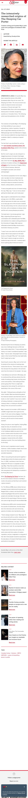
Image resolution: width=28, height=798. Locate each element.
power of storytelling (13, 655)
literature (13, 653)
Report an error (14, 781)
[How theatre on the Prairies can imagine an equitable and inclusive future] (4, 634)
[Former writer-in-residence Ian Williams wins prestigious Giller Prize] (4, 575)
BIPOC (19, 653)
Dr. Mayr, (15, 161)
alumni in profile (5, 657)
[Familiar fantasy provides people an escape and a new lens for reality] (4, 604)
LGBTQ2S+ (4, 655)
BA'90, (20, 161)
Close (24, 788)
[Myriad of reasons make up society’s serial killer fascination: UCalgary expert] (4, 590)
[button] (6, 44)
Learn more (17, 552)
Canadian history (5, 653)
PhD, (23, 161)
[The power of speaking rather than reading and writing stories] (4, 620)
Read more (12, 580)
